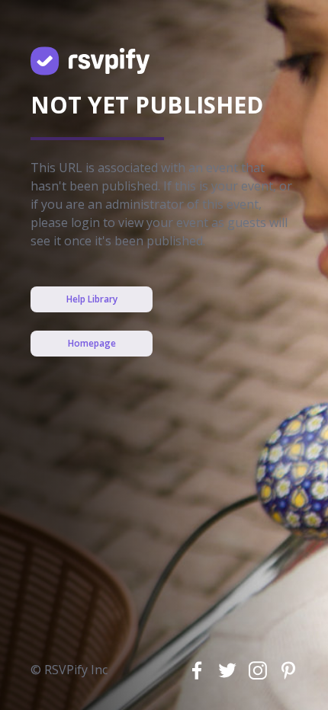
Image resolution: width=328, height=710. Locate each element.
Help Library (91, 299)
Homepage (92, 343)
